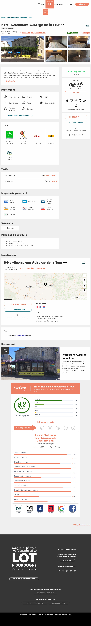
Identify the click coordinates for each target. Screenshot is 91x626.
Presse (41, 615)
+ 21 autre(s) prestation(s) (75, 109)
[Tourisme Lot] (50, 4)
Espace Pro (33, 615)
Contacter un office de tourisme (24, 579)
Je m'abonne (67, 560)
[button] (58, 4)
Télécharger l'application (45, 593)
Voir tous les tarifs (76, 89)
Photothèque (49, 615)
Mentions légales (61, 615)
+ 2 (79, 55)
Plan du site (23, 615)
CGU (70, 615)
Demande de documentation (35, 603)
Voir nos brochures (58, 603)
